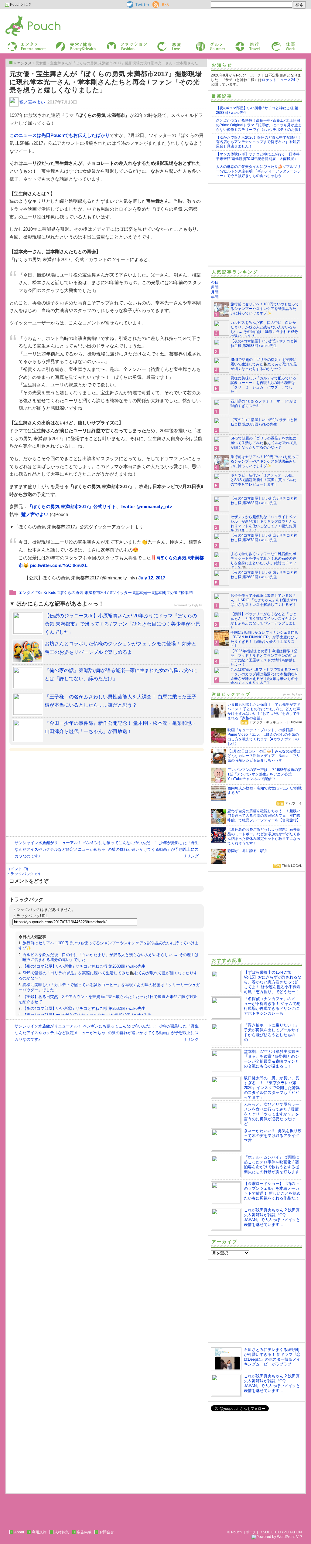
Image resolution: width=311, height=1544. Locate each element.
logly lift (197, 605)
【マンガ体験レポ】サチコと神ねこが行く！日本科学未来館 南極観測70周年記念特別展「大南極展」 (258, 156)
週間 (215, 287)
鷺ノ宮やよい (32, 102)
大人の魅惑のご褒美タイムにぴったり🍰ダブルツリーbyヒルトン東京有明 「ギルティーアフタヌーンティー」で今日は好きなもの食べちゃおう (258, 171)
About (19, 1532)
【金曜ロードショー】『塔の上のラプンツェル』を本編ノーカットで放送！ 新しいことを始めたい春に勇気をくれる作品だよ (272, 1190)
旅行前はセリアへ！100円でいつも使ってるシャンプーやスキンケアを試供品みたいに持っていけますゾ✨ (265, 308)
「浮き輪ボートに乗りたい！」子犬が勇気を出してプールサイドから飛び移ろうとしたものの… (271, 1032)
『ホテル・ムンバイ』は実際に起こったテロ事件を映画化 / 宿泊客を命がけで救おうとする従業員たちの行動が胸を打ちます (271, 1164)
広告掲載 (84, 1532)
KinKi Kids (47, 592)
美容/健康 (63, 43)
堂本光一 (143, 592)
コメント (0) (17, 869)
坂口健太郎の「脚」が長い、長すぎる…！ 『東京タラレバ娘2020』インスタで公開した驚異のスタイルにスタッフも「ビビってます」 (272, 1088)
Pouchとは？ (20, 4)
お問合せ (106, 1532)
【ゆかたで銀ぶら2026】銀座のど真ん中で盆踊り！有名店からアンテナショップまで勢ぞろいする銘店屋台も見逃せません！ (258, 142)
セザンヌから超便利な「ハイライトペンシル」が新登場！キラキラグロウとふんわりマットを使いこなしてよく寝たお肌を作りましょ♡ (263, 524)
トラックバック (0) (23, 873)
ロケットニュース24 (278, 80)
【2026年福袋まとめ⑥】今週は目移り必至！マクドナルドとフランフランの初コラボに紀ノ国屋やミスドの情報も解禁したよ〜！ (264, 658)
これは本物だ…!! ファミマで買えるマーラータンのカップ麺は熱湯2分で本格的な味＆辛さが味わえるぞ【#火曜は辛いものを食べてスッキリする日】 (265, 676)
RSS (156, 3)
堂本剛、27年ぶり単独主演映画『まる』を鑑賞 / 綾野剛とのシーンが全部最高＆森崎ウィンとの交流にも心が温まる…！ (271, 1058)
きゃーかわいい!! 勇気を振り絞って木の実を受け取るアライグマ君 (273, 1135)
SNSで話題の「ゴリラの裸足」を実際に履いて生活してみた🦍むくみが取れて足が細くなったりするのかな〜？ (264, 364)
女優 (173, 592)
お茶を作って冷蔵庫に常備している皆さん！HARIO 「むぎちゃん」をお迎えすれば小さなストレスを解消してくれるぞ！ (264, 600)
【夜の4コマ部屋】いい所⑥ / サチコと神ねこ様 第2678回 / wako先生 (264, 537)
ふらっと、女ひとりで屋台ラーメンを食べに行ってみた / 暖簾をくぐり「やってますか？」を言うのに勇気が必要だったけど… (271, 1114)
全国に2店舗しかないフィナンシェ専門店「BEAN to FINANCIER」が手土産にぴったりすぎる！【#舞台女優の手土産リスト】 (264, 639)
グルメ (201, 43)
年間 (215, 297)
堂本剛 (160, 592)
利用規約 (39, 1532)
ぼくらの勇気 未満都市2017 (84, 592)
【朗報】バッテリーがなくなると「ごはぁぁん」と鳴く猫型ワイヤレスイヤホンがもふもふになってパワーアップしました (263, 621)
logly (299, 694)
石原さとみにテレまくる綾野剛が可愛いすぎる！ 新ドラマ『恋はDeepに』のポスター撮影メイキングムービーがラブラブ (272, 1356)
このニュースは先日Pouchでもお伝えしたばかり (59, 135)
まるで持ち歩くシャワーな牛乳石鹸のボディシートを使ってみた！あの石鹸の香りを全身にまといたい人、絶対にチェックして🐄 (263, 561)
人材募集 (61, 1532)
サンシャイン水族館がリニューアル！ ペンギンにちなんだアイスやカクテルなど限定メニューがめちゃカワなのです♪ (61, 849)
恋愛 (160, 43)
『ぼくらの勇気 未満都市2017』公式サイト (72, 506)
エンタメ (26, 592)
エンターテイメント (24, 43)
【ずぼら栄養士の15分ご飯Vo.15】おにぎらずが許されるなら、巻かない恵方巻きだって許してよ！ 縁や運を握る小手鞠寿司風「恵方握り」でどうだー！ (272, 982)
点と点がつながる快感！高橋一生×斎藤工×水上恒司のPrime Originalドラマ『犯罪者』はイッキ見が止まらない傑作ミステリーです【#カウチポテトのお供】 (259, 125)
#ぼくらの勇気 (171, 557)
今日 (215, 282)
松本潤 (187, 592)
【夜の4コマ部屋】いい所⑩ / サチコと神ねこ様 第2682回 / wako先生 (83, 1008)
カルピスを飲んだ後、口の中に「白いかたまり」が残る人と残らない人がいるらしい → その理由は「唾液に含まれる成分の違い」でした (264, 329)
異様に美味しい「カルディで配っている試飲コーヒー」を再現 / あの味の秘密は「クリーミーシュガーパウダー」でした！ (263, 385)
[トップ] (10, 62)
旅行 (238, 43)
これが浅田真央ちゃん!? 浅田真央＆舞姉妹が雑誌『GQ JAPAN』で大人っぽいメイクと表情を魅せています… (272, 1217)
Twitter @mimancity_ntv (146, 506)
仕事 (275, 43)
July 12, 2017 (151, 577)
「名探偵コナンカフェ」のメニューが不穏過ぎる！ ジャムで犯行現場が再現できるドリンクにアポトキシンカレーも (272, 1006)
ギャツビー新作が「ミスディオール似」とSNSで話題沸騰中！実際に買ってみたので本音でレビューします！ (263, 480)
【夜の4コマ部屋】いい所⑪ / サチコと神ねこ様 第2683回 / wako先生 (83, 966)
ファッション (117, 43)
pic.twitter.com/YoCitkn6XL (58, 565)
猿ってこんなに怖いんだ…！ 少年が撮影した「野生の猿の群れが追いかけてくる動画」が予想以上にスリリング (153, 849)
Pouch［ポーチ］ (20, 17)
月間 (215, 292)
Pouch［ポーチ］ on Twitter (137, 4)
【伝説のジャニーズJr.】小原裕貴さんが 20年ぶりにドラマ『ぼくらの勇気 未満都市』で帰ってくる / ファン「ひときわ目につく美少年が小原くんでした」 (122, 624)
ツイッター (122, 592)
